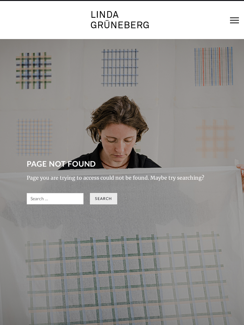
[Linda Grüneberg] (122, 20)
